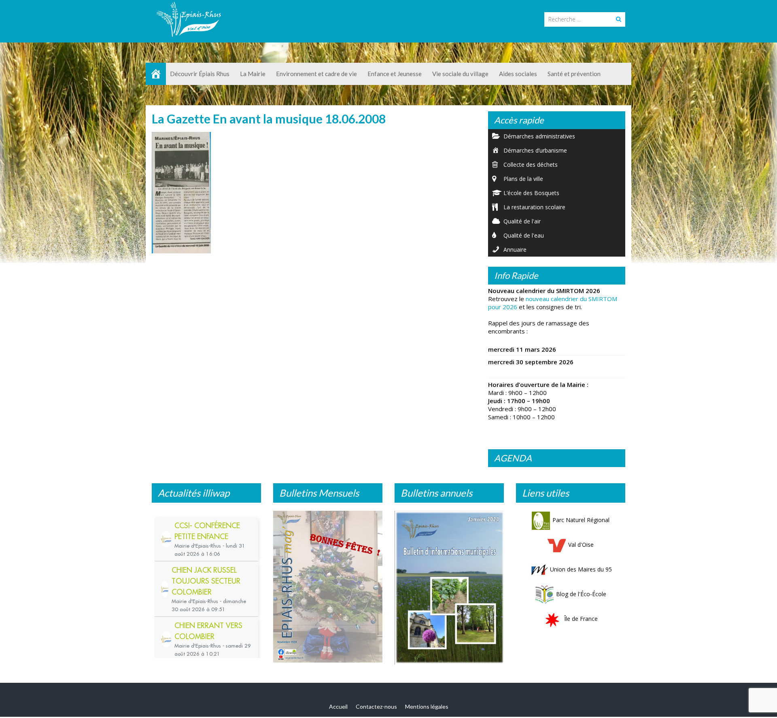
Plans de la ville (523, 179)
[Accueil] (156, 74)
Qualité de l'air (522, 221)
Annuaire (514, 249)
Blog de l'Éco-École (581, 594)
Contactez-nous (376, 706)
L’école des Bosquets (531, 193)
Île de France (581, 618)
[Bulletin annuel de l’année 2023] (449, 588)
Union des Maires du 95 (581, 569)
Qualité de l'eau (523, 235)
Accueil (338, 706)
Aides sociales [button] (518, 73)
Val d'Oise (581, 544)
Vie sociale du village (460, 73)
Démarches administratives (539, 136)
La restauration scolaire (534, 207)
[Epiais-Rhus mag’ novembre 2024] (327, 587)
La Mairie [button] (252, 73)
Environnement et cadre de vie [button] (316, 73)
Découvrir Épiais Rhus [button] (199, 73)
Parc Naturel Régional (580, 520)
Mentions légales (426, 706)
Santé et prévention (574, 73)
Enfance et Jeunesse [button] (394, 73)
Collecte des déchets (530, 164)
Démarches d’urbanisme (535, 150)
